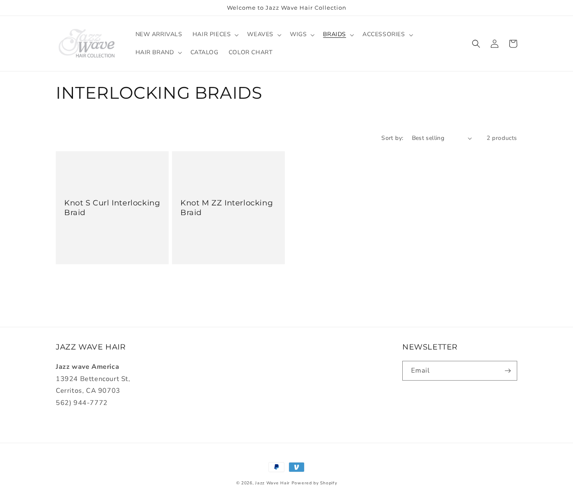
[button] (215, 34)
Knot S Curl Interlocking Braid (112, 207)
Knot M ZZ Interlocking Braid (226, 207)
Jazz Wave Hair (272, 483)
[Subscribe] (507, 371)
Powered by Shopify (314, 483)
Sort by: (392, 138)
